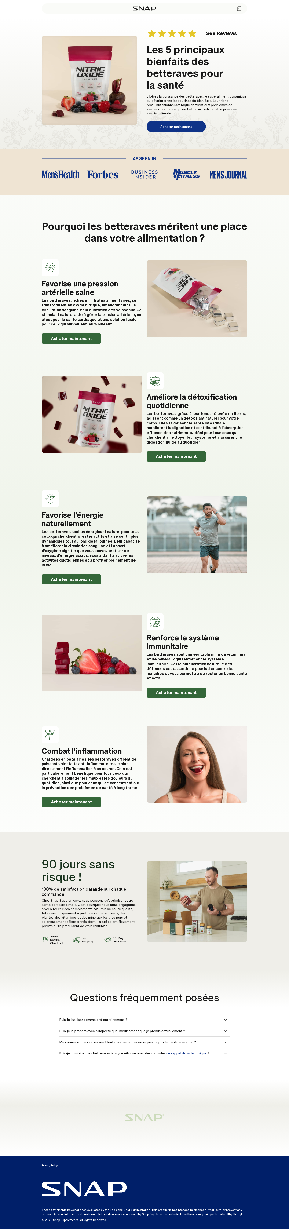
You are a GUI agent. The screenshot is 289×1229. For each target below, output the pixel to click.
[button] (144, 1019)
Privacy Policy (50, 1165)
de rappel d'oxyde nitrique (186, 1053)
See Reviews (221, 33)
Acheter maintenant (176, 127)
